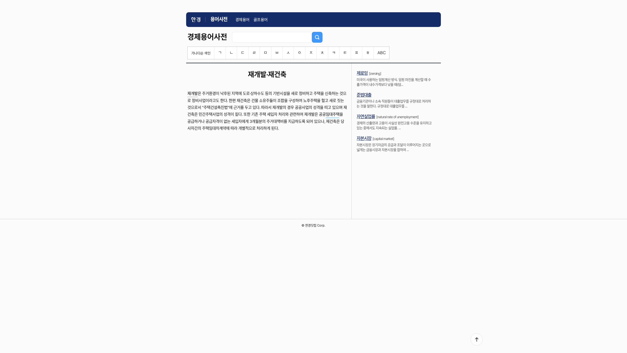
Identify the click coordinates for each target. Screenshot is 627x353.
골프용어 (260, 19)
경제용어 (242, 19)
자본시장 (364, 138)
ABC (381, 52)
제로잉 (362, 73)
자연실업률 (366, 116)
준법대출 (364, 95)
